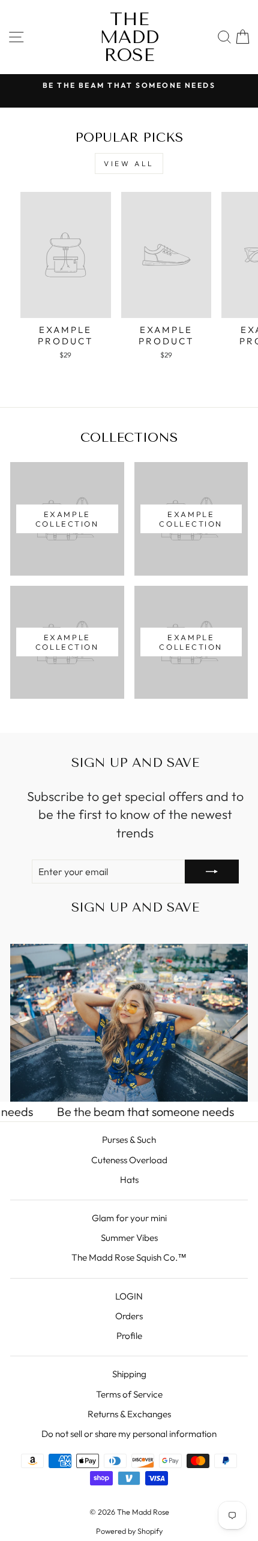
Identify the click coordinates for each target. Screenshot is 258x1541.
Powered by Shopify (129, 1531)
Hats (129, 1179)
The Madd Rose (129, 37)
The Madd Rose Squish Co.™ (129, 1257)
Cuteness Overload (129, 1160)
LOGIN (129, 1296)
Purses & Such (129, 1139)
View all (129, 163)
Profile (129, 1335)
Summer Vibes (129, 1237)
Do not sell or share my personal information (129, 1433)
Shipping (129, 1374)
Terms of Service (129, 1394)
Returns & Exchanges (129, 1414)
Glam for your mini (129, 1218)
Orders (129, 1316)
